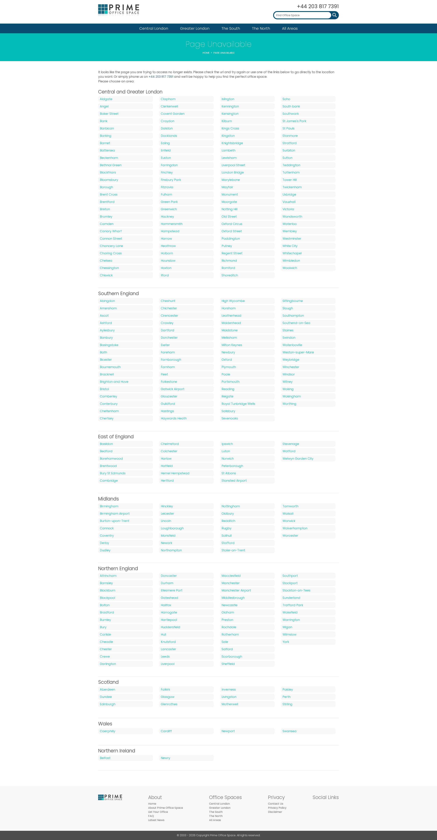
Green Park (169, 202)
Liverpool (167, 664)
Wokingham (292, 396)
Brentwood (108, 466)
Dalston (167, 128)
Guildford (168, 404)
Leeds (165, 656)
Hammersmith (171, 224)
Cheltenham (109, 411)
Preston (227, 620)
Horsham (229, 308)
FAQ (151, 816)
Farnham (168, 367)
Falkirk (165, 689)
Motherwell (230, 704)
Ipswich (227, 444)
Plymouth (229, 367)
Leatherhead (231, 315)
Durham (167, 583)
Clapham (168, 99)
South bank (291, 106)
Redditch (228, 521)
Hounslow (168, 260)
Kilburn (227, 121)
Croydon (167, 121)
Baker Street (109, 114)
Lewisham (229, 158)
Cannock (107, 528)
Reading (228, 389)
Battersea (107, 150)
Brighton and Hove (114, 382)
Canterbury (109, 404)
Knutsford (168, 642)
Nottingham (231, 506)
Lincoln (166, 521)
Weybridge (291, 359)
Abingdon (107, 301)
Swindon (289, 337)
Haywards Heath (174, 418)
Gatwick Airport (172, 389)
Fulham (166, 194)
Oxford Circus (232, 224)
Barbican (107, 128)
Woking (288, 389)
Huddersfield (170, 627)
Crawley (167, 323)
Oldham (228, 612)
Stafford (228, 543)
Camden (107, 224)
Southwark (291, 114)
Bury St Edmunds (112, 473)
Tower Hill (290, 180)
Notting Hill (229, 209)
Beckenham (109, 158)
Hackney (167, 216)
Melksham (229, 337)
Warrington (291, 620)
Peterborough (232, 466)
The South (230, 28)
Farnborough (171, 359)
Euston (166, 158)
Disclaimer (275, 812)
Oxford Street (232, 231)
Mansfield (168, 535)
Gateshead (169, 598)
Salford (227, 649)
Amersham (108, 308)
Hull (163, 634)
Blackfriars (108, 172)
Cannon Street (111, 238)
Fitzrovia (167, 187)
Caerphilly (107, 731)
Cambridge (109, 480)
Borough (106, 187)
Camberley (108, 396)
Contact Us (275, 804)
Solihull (227, 535)
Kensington (230, 114)
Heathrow (168, 246)
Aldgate (106, 99)
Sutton (287, 158)
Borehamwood (111, 458)
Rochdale (229, 627)
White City (290, 246)
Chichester (169, 308)
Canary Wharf (111, 231)
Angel (104, 106)
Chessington (109, 268)
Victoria (288, 209)
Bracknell (107, 374)
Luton (226, 451)
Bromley (106, 216)
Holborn (167, 253)
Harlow (166, 458)
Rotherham (230, 634)
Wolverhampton (295, 528)
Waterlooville (292, 345)
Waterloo (290, 224)
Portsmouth (230, 382)
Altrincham (108, 576)
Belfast (105, 758)
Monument (230, 194)
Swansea (290, 731)
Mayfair (227, 187)
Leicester (167, 513)
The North (261, 28)
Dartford (167, 330)
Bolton (105, 605)
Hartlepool (169, 620)
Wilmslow (290, 634)
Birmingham (109, 506)
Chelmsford (170, 444)
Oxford (227, 359)
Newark (166, 543)
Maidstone (230, 330)
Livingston (229, 697)
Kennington (230, 106)
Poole (226, 374)
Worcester (290, 535)
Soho (286, 99)
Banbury (106, 337)
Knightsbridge (232, 143)
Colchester (169, 451)
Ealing (165, 143)
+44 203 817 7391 (318, 6)
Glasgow (167, 697)
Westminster (292, 238)
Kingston (228, 136)
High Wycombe (233, 301)
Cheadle (106, 642)
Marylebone (231, 180)
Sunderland (291, 598)
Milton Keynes (232, 345)
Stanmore (290, 136)
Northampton (171, 550)
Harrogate (169, 612)
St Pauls (288, 128)
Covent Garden (173, 114)
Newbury (228, 352)
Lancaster (168, 649)
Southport (290, 576)
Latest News (156, 820)
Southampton (293, 315)
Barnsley (106, 583)
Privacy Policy (277, 808)
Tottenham (291, 172)
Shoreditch (230, 275)
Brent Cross (108, 194)
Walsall (288, 513)
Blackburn (107, 590)
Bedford (106, 451)
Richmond (229, 260)
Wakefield (290, 612)
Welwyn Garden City (298, 458)
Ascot (104, 315)
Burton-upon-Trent (114, 521)
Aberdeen (107, 689)
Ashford (106, 323)
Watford (289, 451)
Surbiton (289, 150)
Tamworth (290, 506)
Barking (105, 136)
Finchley (167, 172)
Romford (228, 268)
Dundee (106, 697)
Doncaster (169, 576)
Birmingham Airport (115, 513)
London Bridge (233, 172)
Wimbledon (291, 260)
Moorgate (229, 202)
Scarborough (232, 656)
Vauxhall (289, 202)
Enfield (166, 150)
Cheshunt (168, 301)
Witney (288, 382)
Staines (288, 330)
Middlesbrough (233, 598)
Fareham (168, 352)
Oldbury (228, 513)
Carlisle (105, 634)
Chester (106, 649)
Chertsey (107, 418)
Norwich (228, 458)
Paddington (231, 238)
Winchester (291, 367)
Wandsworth (292, 216)
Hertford (167, 480)
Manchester (231, 583)
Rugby (226, 528)
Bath (103, 352)
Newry (165, 758)
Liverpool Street (233, 165)
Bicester (106, 359)
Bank (103, 121)
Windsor (289, 374)
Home (206, 52)
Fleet (164, 374)
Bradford (107, 612)
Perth (287, 697)
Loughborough (172, 528)
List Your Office (158, 812)
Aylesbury (107, 330)
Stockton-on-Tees (296, 590)
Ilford (165, 275)
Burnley (105, 620)
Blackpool (107, 598)
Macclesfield (231, 576)
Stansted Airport (234, 480)
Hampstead (170, 231)
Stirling (287, 704)
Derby (104, 543)
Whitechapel (292, 253)
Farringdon (169, 165)
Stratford (290, 143)
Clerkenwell (169, 106)
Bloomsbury (109, 180)
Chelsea (106, 260)
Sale (225, 642)
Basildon (106, 444)
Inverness (229, 689)
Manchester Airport (236, 590)
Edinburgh (107, 704)
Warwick (289, 521)
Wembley (290, 231)
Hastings (167, 411)
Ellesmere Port (171, 590)
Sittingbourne (293, 301)
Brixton (105, 209)
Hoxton (166, 268)
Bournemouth (110, 367)
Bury (103, 627)
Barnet (105, 143)
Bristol (104, 389)
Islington (228, 99)
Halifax (166, 605)
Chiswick (106, 275)
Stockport (290, 583)
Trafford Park (293, 605)
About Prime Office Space (165, 808)
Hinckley (167, 506)
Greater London (194, 28)
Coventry (107, 535)
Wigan (287, 627)
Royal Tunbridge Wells (238, 404)
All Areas (290, 28)
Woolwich (290, 268)
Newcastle (229, 605)
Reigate (227, 396)
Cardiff (166, 731)
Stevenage (291, 444)
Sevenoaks (230, 418)
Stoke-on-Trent (233, 550)
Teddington (291, 165)
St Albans (229, 473)
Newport (228, 731)
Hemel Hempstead (175, 473)
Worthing (289, 404)
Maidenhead (231, 323)
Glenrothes (169, 704)
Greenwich (169, 209)
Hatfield (167, 466)
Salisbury (228, 411)
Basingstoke (109, 345)
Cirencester (169, 315)
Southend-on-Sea (296, 323)
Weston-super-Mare (298, 352)
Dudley (105, 550)
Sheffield (228, 664)
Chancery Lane (111, 246)
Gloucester (169, 396)
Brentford (107, 202)
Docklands (169, 136)
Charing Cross (111, 253)
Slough (288, 308)
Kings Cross (230, 128)
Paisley (288, 689)
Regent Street (232, 253)
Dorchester (169, 337)
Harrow (166, 238)
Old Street (229, 216)
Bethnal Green (111, 165)
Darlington (108, 664)
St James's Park (294, 121)
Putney (227, 246)
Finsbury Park (171, 180)
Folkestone (169, 382)
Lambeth (228, 150)
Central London (153, 28)
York (286, 642)
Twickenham (292, 187)
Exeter (165, 345)
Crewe (105, 656)
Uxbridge (289, 194)
